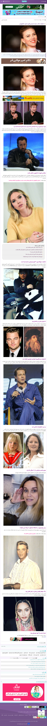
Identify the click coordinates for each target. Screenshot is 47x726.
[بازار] (28, 707)
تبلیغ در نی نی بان (10, 715)
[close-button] (37, 709)
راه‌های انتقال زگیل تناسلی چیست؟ (36, 252)
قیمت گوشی (26, 652)
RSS (2, 715)
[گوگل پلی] (35, 707)
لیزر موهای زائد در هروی (23, 655)
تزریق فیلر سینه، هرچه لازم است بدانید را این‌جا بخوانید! (32, 256)
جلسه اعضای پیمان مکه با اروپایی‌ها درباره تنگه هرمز (37, 678)
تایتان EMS (30, 655)
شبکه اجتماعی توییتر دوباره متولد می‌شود (39, 674)
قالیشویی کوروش (5, 652)
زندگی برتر (5, 715)
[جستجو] (3, 1)
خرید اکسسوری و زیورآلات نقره (41, 652)
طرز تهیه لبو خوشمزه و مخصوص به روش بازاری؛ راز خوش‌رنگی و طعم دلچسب (29, 249)
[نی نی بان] (24, 1)
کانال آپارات (15, 715)
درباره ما (30, 715)
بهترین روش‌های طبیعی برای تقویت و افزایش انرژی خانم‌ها (36, 667)
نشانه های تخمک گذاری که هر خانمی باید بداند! (34, 254)
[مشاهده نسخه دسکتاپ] (1, 2)
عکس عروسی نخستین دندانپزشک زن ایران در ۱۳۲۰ (38, 663)
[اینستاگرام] (36, 718)
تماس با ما (26, 715)
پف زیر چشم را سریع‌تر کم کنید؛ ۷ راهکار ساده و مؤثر (38, 669)
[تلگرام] (43, 718)
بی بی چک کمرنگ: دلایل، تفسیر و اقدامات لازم (34, 247)
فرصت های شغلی (21, 715)
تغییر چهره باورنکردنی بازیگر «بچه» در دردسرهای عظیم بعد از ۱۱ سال (35, 665)
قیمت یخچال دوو (43, 655)
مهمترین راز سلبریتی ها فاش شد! (30, 533)
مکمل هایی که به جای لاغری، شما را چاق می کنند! (38, 661)
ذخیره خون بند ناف (32, 652)
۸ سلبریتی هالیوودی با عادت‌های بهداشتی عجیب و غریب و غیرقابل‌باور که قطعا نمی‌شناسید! (25, 180)
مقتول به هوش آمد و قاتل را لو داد (40, 676)
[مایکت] (43, 707)
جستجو (33, 715)
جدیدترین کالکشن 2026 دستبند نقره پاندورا (15, 652)
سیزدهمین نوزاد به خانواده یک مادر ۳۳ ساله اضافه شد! (37, 659)
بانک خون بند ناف (36, 655)
